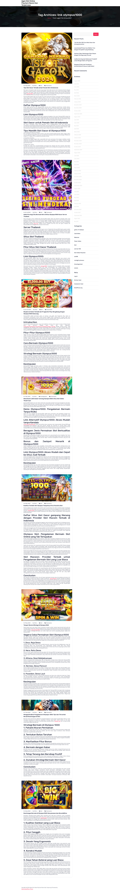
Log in (76, 276)
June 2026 (76, 87)
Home (49, 18)
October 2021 (77, 212)
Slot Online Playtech (79, 252)
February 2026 (77, 98)
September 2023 (78, 185)
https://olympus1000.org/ (29, 424)
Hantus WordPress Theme (27, 889)
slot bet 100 (77, 249)
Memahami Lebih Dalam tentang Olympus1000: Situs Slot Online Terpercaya (44, 399)
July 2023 (76, 191)
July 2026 (76, 84)
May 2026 (76, 90)
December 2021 (77, 209)
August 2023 (77, 188)
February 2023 (77, 203)
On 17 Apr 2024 (27, 712)
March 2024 (77, 167)
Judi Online (77, 233)
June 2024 (76, 158)
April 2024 (76, 164)
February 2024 (77, 170)
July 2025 (76, 119)
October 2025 (77, 110)
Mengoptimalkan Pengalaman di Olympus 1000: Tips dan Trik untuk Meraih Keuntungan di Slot (45, 715)
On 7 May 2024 (27, 396)
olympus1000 (30, 93)
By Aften (34, 85)
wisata (76, 268)
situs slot (36, 223)
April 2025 (76, 128)
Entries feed (77, 280)
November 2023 (78, 179)
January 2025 (77, 137)
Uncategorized (43, 396)
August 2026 (77, 81)
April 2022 (76, 206)
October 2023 (77, 182)
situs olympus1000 (35, 629)
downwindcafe (53, 578)
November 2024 (78, 143)
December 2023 (78, 176)
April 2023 (76, 200)
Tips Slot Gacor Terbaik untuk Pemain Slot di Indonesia (41, 88)
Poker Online (77, 241)
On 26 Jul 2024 (27, 212)
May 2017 (76, 221)
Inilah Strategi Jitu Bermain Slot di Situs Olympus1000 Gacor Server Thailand (45, 215)
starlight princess (79, 260)
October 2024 (77, 146)
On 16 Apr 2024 (27, 811)
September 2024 (78, 149)
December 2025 (78, 104)
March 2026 (77, 95)
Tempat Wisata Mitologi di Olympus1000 (36, 625)
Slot (41, 85)
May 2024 (76, 161)
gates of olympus (79, 229)
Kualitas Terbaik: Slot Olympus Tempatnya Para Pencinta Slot (43, 505)
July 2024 (76, 155)
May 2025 (76, 125)
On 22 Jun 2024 (27, 309)
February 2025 (77, 134)
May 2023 (76, 197)
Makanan (76, 237)
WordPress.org (78, 287)
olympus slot (57, 721)
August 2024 (77, 152)
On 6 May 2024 (27, 503)
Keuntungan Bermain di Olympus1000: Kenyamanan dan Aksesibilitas (45, 813)
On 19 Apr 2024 (27, 623)
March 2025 (77, 131)
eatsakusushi (44, 817)
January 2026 (77, 101)
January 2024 (77, 173)
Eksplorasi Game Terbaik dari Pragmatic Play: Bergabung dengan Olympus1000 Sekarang (44, 313)
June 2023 (76, 194)
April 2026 (76, 92)
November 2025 (78, 107)
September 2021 (78, 215)
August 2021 (77, 218)
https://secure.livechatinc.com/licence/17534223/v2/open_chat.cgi (39, 326)
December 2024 (78, 140)
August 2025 (77, 116)
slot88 (76, 256)
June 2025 (76, 122)
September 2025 (78, 113)
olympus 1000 (31, 510)
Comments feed (78, 284)
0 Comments (48, 85)
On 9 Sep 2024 (27, 85)
